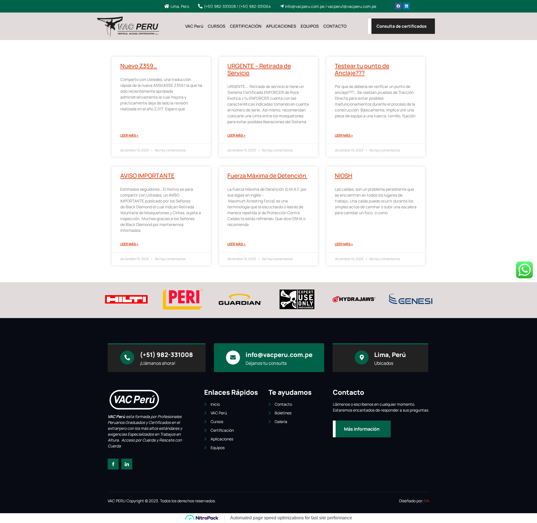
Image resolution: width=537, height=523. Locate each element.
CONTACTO (335, 26)
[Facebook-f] (113, 464)
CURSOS (216, 26)
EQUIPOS (310, 26)
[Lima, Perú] (362, 358)
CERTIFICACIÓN (246, 26)
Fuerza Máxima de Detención (267, 175)
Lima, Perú (390, 355)
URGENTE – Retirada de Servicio (259, 69)
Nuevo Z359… (138, 66)
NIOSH (343, 175)
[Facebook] (398, 6)
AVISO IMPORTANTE (147, 175)
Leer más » (129, 135)
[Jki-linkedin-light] (126, 464)
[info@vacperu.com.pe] (233, 358)
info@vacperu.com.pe (279, 355)
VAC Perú (194, 26)
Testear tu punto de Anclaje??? (362, 69)
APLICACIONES (281, 26)
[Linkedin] (406, 6)
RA (426, 500)
